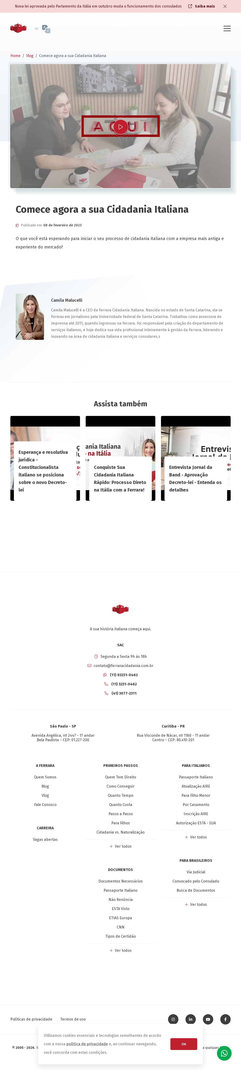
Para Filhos (120, 823)
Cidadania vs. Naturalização (120, 832)
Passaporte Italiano (120, 890)
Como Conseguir (121, 786)
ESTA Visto (120, 909)
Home (15, 55)
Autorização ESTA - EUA (196, 823)
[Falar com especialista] (224, 1053)
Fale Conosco (45, 804)
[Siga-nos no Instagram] (173, 1019)
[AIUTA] (54, 29)
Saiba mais (204, 6)
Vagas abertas (45, 839)
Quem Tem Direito (120, 777)
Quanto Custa (120, 804)
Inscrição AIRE (196, 814)
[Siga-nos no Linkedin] (190, 1019)
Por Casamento (196, 804)
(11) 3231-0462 (123, 684)
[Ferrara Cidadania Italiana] (18, 29)
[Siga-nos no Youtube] (208, 1019)
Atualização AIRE (196, 786)
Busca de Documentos (196, 890)
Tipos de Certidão (120, 936)
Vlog (29, 55)
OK (183, 1044)
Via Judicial (196, 872)
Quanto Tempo (120, 795)
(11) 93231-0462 (123, 675)
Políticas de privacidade (31, 1019)
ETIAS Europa (120, 918)
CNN (121, 927)
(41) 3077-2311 (124, 693)
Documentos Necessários (120, 881)
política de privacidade (87, 1044)
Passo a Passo (120, 814)
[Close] (225, 6)
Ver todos (123, 846)
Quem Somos (45, 777)
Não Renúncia (120, 899)
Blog (45, 786)
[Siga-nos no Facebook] (225, 1019)
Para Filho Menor (195, 795)
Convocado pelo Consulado (196, 881)
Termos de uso (73, 1019)
